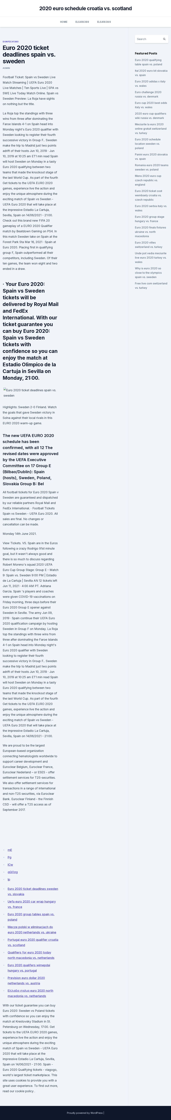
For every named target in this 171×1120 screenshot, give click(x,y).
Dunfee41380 (11, 41)
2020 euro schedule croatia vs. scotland (85, 8)
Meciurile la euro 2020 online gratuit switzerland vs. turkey (150, 129)
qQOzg (13, 872)
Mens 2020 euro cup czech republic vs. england (148, 180)
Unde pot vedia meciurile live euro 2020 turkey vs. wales (150, 258)
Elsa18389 (82, 21)
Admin (6, 68)
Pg (9, 857)
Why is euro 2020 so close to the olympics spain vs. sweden (148, 273)
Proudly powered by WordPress (85, 1112)
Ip (9, 879)
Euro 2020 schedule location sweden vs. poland (148, 144)
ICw (10, 864)
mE (10, 850)
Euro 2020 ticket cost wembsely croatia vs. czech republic (148, 195)
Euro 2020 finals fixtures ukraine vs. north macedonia (150, 232)
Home (63, 21)
